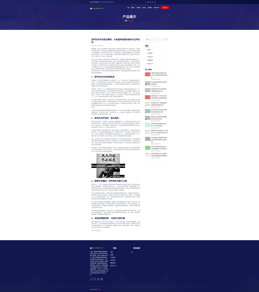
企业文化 (144, 7)
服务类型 (150, 7)
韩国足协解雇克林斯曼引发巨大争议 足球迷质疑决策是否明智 (159, 75)
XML (132, 252)
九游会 (99, 289)
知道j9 (132, 7)
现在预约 (165, 7)
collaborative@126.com (108, 2)
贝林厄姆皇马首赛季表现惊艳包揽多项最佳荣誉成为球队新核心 (159, 140)
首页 (128, 7)
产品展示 (138, 7)
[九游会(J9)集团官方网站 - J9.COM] (99, 8)
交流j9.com (156, 7)
